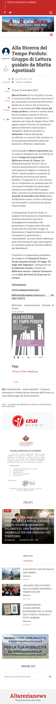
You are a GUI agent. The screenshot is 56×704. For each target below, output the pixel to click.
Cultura (29, 82)
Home (4, 404)
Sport (7, 510)
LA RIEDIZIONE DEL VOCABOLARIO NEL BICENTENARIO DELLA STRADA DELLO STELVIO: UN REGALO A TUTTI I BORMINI (37, 611)
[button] (28, 336)
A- (4, 119)
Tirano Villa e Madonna (25, 371)
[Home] (28, 22)
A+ (8, 119)
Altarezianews (28, 695)
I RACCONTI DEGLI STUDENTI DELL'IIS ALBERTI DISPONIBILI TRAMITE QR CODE (37, 588)
